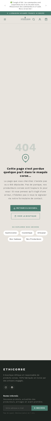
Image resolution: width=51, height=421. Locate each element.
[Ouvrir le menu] (5, 19)
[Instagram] (5, 387)
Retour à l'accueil (26, 208)
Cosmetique (27, 233)
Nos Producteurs (33, 239)
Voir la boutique (26, 216)
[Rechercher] (33, 19)
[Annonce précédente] (5, 6)
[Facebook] (12, 387)
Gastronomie (11, 233)
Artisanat (42, 233)
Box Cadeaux (15, 239)
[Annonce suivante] (46, 6)
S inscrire (39, 408)
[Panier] (46, 19)
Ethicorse (14, 369)
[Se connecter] (40, 19)
